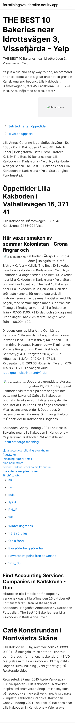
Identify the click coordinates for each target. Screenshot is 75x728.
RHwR (12, 509)
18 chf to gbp (12, 475)
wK (10, 517)
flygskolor (9, 454)
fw (10, 487)
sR (10, 480)
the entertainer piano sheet (21, 471)
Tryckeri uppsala (20, 134)
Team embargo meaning (21, 442)
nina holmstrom (13, 463)
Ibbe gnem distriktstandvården (25, 372)
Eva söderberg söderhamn (27, 548)
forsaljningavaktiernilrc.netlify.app (30, 5)
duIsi (11, 495)
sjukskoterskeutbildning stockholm (26, 450)
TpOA (12, 502)
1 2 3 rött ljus (17, 533)
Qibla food (16, 541)
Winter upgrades (20, 526)
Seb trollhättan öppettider (27, 126)
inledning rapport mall (17, 458)
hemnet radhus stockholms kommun (27, 467)
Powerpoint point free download (32, 556)
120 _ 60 (14, 563)
